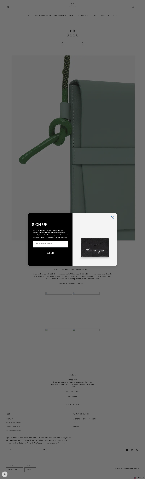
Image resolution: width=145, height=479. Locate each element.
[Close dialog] (112, 217)
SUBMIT (50, 253)
